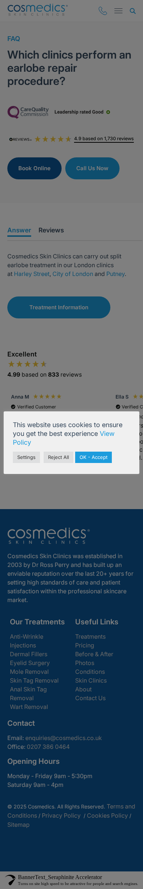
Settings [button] (26, 457)
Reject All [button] (58, 457)
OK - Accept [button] (93, 457)
